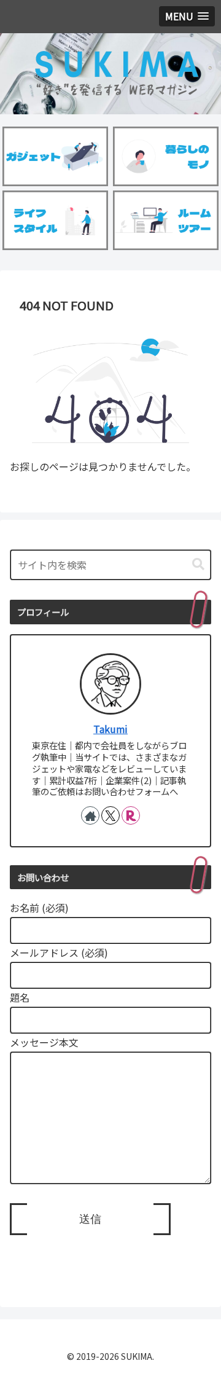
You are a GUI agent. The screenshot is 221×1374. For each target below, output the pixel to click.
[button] (198, 564)
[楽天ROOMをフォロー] (131, 815)
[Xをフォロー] (110, 815)
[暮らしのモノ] (166, 156)
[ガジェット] (55, 156)
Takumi (110, 729)
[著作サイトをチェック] (90, 815)
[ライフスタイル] (55, 220)
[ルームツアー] (166, 220)
